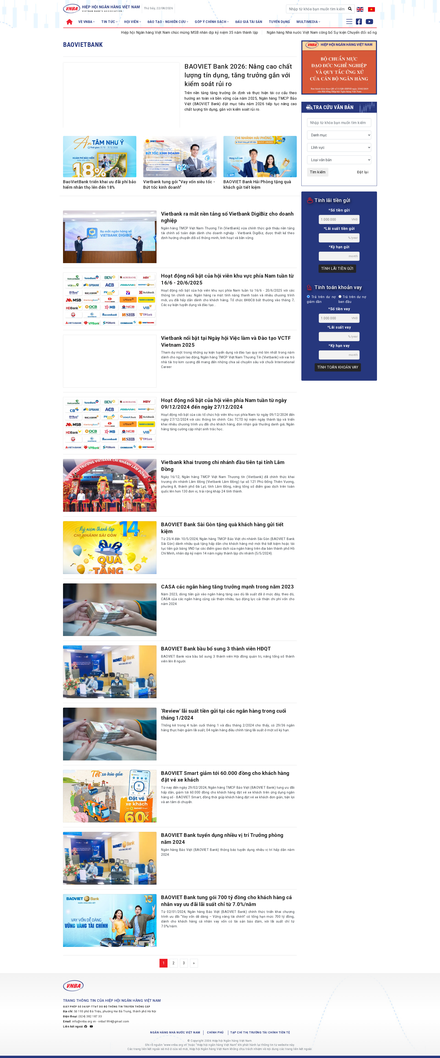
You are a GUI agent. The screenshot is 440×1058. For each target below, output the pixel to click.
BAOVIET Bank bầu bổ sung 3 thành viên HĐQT (216, 649)
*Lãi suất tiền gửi (339, 228)
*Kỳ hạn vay (339, 345)
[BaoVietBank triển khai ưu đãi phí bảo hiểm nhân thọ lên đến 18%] (99, 157)
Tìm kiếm (317, 172)
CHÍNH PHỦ (215, 1032)
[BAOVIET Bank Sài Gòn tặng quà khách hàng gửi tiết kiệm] (110, 547)
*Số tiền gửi (339, 210)
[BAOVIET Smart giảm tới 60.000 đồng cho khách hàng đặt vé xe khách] (110, 796)
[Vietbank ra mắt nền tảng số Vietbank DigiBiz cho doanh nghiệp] (110, 237)
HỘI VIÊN (131, 22)
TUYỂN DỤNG (279, 22)
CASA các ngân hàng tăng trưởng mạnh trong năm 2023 (227, 587)
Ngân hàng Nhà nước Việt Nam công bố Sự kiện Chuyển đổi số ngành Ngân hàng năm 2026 (315, 32)
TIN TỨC (108, 22)
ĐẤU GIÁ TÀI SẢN (248, 22)
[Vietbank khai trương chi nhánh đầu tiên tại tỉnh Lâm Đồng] (110, 485)
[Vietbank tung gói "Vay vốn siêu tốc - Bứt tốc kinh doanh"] (180, 157)
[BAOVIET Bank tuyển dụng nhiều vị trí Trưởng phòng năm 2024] (110, 858)
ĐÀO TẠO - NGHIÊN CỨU (167, 22)
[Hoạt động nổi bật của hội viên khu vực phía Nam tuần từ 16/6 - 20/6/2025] (110, 299)
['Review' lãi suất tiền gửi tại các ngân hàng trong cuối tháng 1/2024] (110, 734)
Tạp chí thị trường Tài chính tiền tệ (260, 1032)
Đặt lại (362, 172)
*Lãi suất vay (339, 327)
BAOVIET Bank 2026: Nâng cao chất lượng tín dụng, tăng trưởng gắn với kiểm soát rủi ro (238, 75)
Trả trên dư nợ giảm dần (321, 299)
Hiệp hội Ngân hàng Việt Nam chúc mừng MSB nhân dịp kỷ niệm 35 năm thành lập (162, 32)
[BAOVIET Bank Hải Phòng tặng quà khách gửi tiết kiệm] (260, 157)
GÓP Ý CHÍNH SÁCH (211, 22)
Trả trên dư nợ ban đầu (352, 299)
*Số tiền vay (339, 309)
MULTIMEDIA (308, 22)
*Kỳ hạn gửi (339, 247)
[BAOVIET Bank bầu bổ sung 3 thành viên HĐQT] (110, 671)
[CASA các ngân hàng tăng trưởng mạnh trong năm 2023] (110, 609)
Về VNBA (85, 22)
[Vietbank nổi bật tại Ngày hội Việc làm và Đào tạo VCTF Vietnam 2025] (110, 361)
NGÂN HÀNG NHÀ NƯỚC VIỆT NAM (175, 1032)
